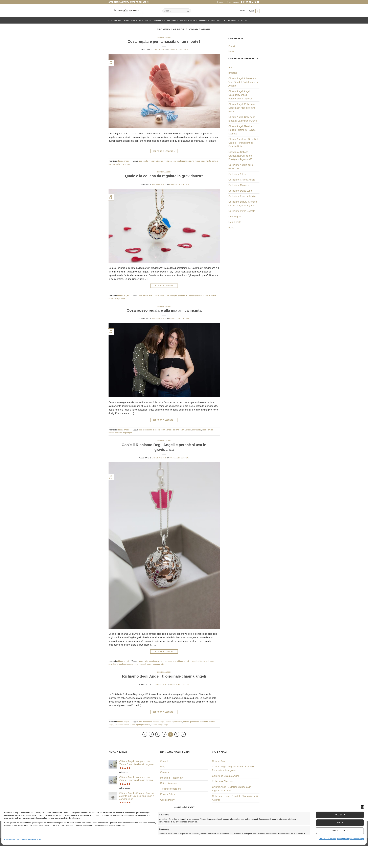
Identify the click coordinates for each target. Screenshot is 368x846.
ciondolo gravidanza (196, 295)
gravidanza (196, 430)
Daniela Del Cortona (178, 50)
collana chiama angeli (182, 430)
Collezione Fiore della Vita (242, 196)
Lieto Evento (234, 222)
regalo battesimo (156, 161)
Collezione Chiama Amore (241, 179)
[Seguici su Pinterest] (255, 2)
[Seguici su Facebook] (241, 2)
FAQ (162, 766)
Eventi (231, 46)
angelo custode (155, 661)
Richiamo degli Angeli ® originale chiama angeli (164, 676)
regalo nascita (170, 161)
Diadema (171, 20)
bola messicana (145, 295)
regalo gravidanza (126, 664)
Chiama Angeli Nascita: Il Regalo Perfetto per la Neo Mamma (242, 130)
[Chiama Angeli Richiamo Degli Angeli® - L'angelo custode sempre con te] (126, 11)
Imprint (42, 839)
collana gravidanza (191, 722)
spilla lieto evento (123, 164)
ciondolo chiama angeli (162, 430)
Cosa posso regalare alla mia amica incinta (164, 310)
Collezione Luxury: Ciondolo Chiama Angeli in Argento (242, 204)
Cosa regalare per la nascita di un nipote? (164, 41)
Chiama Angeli (233, 2)
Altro (230, 67)
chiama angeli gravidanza (176, 295)
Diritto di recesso (168, 783)
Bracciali (232, 73)
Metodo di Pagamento (171, 778)
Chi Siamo (232, 20)
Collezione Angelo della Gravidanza (240, 167)
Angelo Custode (154, 20)
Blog (244, 20)
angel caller (143, 661)
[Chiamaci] (252, 2)
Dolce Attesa (187, 20)
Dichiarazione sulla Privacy (27, 839)
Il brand (220, 2)
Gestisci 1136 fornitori (327, 839)
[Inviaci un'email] (250, 2)
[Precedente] (144, 734)
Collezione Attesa (237, 174)
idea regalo (143, 161)
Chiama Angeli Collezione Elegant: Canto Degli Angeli (242, 119)
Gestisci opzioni (339, 830)
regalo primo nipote (203, 161)
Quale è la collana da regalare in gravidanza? (164, 176)
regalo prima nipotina (185, 161)
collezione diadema (123, 725)
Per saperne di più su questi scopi (350, 839)
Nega (340, 822)
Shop (242, 11)
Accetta (340, 814)
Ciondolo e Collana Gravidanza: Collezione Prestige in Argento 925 (240, 156)
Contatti (164, 761)
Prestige (136, 20)
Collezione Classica (238, 185)
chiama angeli (164, 37)
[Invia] (188, 10)
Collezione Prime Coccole (241, 211)
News (231, 51)
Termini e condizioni (170, 789)
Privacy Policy (167, 794)
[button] (362, 807)
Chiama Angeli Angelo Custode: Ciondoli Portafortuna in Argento (240, 95)
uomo (231, 227)
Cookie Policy (9, 839)
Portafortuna (207, 20)
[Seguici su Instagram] (244, 2)
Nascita (221, 20)
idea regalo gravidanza (141, 725)
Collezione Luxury (119, 20)
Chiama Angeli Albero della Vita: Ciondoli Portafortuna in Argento (243, 82)
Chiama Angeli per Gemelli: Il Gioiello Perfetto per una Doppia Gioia (243, 143)
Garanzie (165, 772)
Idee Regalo (234, 216)
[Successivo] (183, 734)
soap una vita (158, 664)
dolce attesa (211, 295)
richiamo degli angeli (117, 298)
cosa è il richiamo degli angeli (202, 661)
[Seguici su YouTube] (258, 2)
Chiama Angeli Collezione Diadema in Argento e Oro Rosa (241, 108)
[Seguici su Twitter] (247, 2)
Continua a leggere (164, 151)
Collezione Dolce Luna (240, 191)
